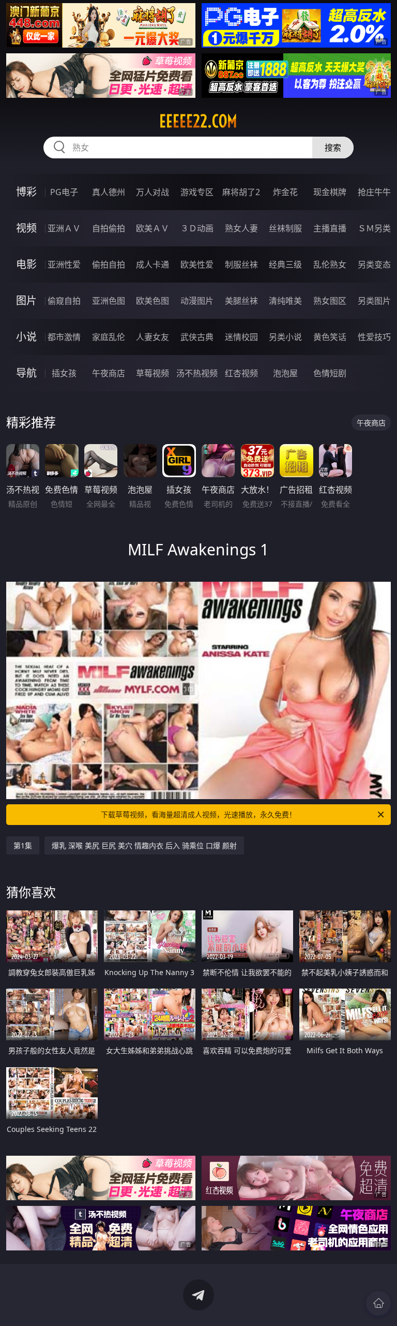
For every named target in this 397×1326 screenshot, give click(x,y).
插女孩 (64, 373)
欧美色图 (152, 300)
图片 (26, 300)
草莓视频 (152, 373)
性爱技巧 (374, 337)
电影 (26, 264)
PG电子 (64, 192)
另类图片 (374, 300)
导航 (26, 373)
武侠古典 (196, 337)
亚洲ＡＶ (64, 228)
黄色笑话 (329, 337)
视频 (26, 228)
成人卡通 (152, 264)
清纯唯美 (285, 300)
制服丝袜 (241, 264)
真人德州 (108, 192)
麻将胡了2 (241, 192)
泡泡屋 (285, 373)
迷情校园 (241, 337)
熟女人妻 (241, 228)
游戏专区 (196, 192)
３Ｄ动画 (196, 228)
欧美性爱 (196, 264)
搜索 (333, 147)
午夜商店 (108, 373)
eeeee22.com (198, 121)
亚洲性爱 (64, 264)
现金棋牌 (329, 192)
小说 (26, 337)
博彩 (26, 192)
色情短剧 (329, 373)
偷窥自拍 (64, 300)
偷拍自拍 (108, 264)
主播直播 (329, 228)
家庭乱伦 (108, 337)
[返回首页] (378, 1303)
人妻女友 (152, 337)
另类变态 (374, 264)
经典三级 (285, 264)
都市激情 (64, 337)
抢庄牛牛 (374, 192)
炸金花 (285, 192)
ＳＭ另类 (374, 228)
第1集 (22, 845)
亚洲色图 (108, 300)
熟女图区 (329, 300)
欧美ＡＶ (152, 228)
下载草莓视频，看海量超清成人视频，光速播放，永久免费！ (198, 814)
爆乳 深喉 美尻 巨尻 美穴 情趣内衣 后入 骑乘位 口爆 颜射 (144, 845)
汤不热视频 (197, 373)
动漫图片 (196, 300)
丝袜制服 (285, 228)
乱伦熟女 (329, 264)
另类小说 (285, 337)
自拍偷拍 (108, 228)
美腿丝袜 (241, 300)
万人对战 (152, 192)
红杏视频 (241, 373)
